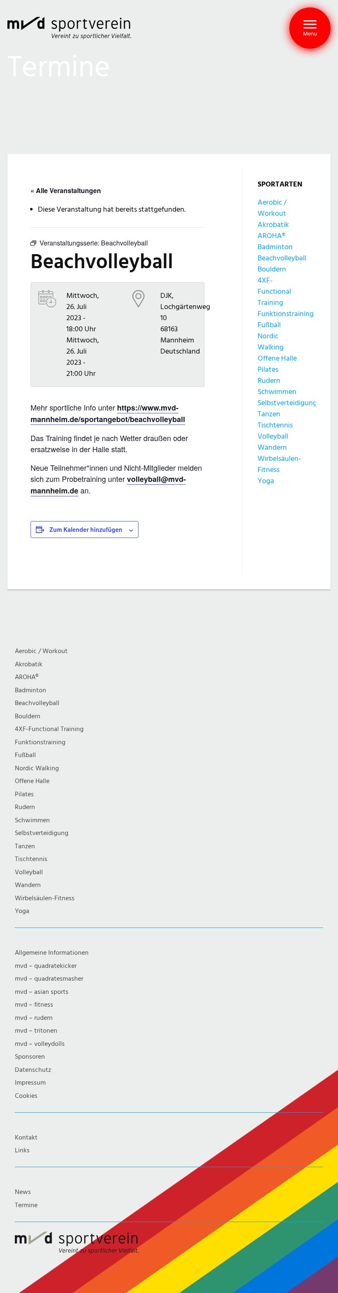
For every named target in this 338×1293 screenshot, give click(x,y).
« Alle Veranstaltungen (66, 190)
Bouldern (272, 269)
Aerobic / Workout (41, 651)
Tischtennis (275, 425)
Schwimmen (277, 392)
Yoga (266, 481)
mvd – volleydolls (40, 1044)
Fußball (269, 325)
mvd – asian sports (41, 992)
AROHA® (271, 236)
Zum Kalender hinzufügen (85, 529)
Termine (26, 1205)
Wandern (272, 447)
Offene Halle (277, 358)
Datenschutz (33, 1070)
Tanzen (269, 414)
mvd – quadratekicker (46, 966)
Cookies (26, 1096)
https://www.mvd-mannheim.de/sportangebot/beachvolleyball (108, 413)
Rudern (269, 380)
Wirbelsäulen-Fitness (45, 898)
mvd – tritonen (36, 1030)
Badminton (275, 247)
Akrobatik (273, 224)
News (23, 1192)
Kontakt (26, 1137)
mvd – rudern (34, 1018)
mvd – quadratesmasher (49, 978)
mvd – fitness (34, 1004)
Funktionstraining (286, 314)
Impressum (30, 1082)
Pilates (268, 369)
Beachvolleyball (282, 258)
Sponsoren (30, 1056)
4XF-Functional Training (274, 291)
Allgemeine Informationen (52, 953)
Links (22, 1150)
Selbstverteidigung (287, 403)
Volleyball (273, 436)
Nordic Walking (37, 768)
